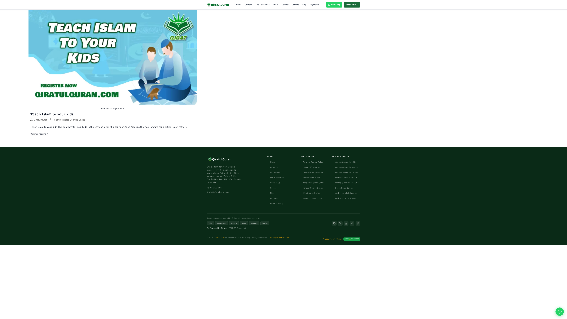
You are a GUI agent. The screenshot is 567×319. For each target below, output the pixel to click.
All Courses (275, 172)
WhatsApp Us (215, 188)
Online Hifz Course (311, 167)
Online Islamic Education (346, 193)
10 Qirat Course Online (313, 172)
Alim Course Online (311, 193)
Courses (248, 5)
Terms (339, 239)
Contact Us (275, 183)
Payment (274, 198)
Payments (314, 5)
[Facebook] (334, 223)
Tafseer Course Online (313, 188)
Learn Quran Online (344, 188)
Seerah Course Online (312, 198)
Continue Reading (39, 134)
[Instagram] (346, 223)
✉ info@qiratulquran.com (218, 192)
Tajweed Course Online (313, 162)
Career (273, 188)
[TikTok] (352, 223)
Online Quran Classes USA (347, 183)
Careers (295, 5)
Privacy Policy (276, 203)
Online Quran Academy (345, 198)
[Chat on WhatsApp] (559, 311)
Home (239, 5)
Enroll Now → (352, 5)
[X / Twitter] (340, 223)
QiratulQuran (219, 237)
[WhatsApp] (358, 223)
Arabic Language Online (313, 183)
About (275, 5)
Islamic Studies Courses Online (69, 119)
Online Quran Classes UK (346, 177)
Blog (304, 5)
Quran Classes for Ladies (346, 172)
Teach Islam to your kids (52, 114)
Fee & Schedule (263, 5)
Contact (285, 5)
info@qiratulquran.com (279, 237)
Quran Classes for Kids (345, 162)
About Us (274, 167)
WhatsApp (335, 5)
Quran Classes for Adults (346, 167)
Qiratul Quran (40, 119)
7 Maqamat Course (311, 177)
